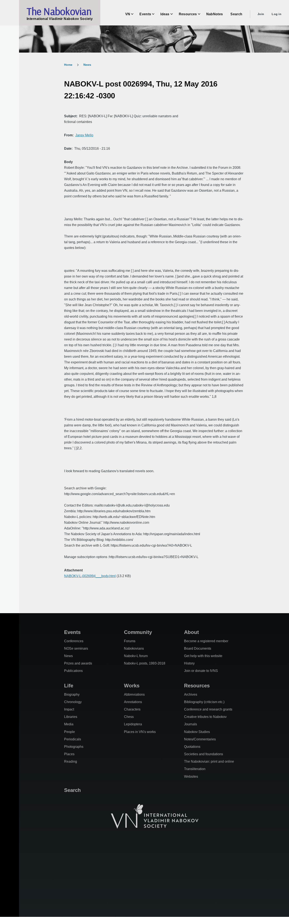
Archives (190, 694)
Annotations (133, 702)
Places (69, 754)
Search (72, 790)
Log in (276, 14)
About (191, 632)
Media (68, 724)
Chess (129, 717)
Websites (191, 776)
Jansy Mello (84, 135)
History (189, 663)
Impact (69, 709)
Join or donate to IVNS (201, 671)
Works (131, 685)
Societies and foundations (203, 754)
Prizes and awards (78, 663)
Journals (190, 724)
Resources (197, 685)
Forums (129, 641)
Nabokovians (134, 648)
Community (138, 632)
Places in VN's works (140, 732)
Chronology (73, 702)
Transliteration (194, 769)
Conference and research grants (208, 709)
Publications (73, 671)
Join (260, 14)
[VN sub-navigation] (134, 14)
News (87, 64)
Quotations (192, 746)
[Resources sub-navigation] (201, 14)
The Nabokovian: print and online (209, 761)
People (69, 732)
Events (72, 632)
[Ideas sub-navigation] (174, 14)
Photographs (73, 746)
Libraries (70, 717)
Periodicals (72, 739)
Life (68, 685)
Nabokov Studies (197, 732)
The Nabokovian (59, 11)
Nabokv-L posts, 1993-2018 (144, 663)
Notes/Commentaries (200, 739)
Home (68, 64)
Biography (72, 694)
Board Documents (197, 648)
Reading (70, 761)
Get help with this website (203, 656)
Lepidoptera (133, 724)
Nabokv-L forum (136, 656)
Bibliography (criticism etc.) (204, 702)
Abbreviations (134, 694)
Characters (132, 709)
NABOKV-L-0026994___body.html (90, 576)
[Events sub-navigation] (155, 14)
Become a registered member (206, 641)
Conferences (73, 641)
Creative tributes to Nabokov (205, 717)
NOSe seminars (76, 648)
